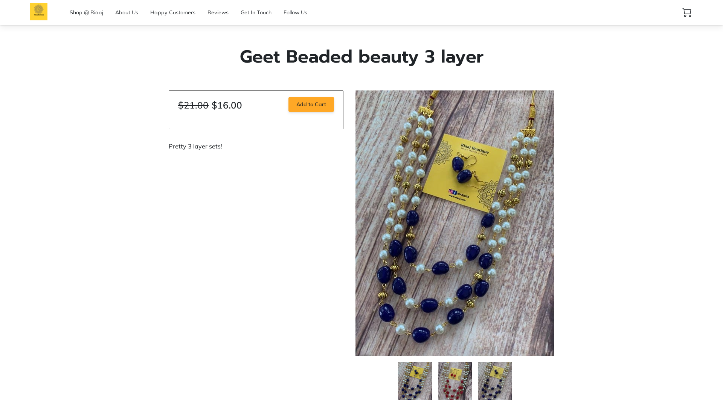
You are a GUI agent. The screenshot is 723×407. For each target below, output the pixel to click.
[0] (686, 12)
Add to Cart (311, 104)
